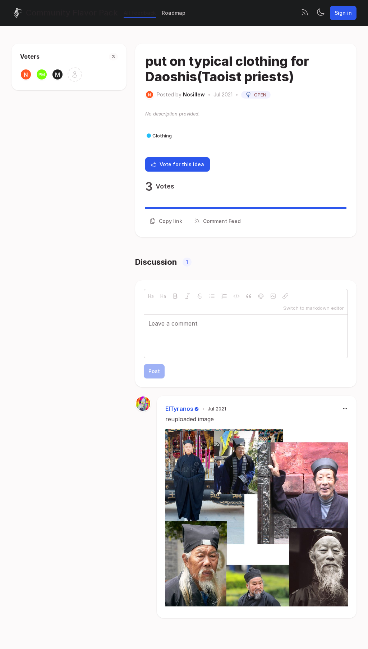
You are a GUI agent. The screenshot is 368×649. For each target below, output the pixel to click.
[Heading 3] (163, 296)
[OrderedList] (224, 296)
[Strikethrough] (199, 296)
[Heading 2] (151, 296)
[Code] (236, 296)
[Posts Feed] (304, 13)
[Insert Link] (285, 296)
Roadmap (173, 13)
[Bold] (175, 296)
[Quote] (248, 296)
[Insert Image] (273, 296)
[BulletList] (212, 296)
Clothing (162, 136)
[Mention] (261, 296)
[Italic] (187, 296)
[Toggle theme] (320, 13)
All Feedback (140, 13)
